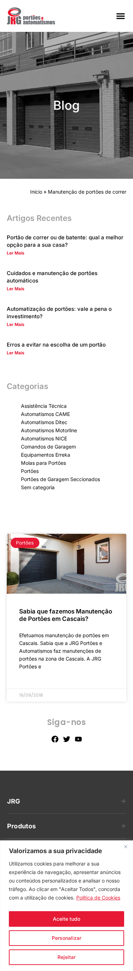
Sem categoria (38, 487)
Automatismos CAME (45, 414)
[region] (66, 905)
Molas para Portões (43, 463)
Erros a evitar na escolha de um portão (56, 344)
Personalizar (66, 938)
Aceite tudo (66, 919)
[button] (120, 16)
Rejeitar (66, 957)
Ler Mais (15, 253)
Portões (30, 471)
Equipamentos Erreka (45, 455)
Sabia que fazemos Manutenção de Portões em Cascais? (65, 615)
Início (36, 192)
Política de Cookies (98, 898)
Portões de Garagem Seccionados (60, 479)
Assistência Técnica (44, 406)
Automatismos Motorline (49, 430)
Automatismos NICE (44, 438)
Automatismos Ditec (44, 422)
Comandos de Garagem (48, 447)
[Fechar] (125, 846)
